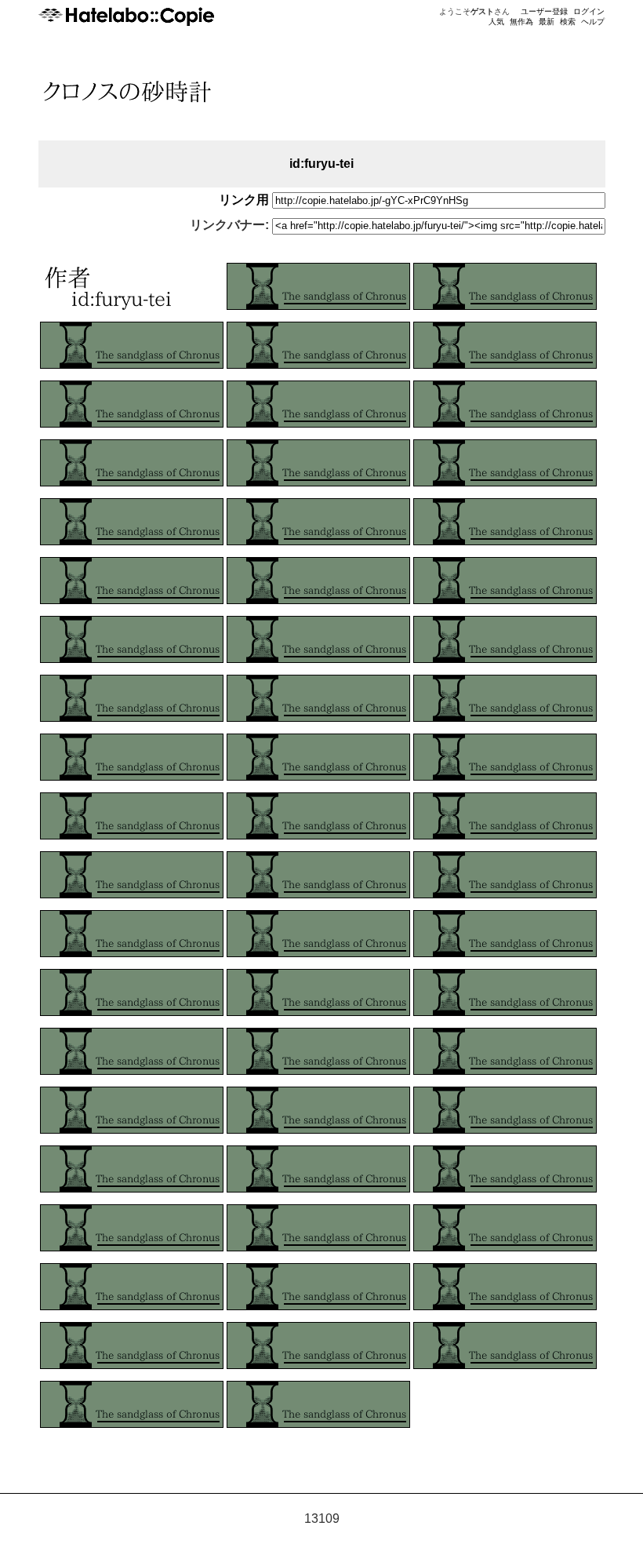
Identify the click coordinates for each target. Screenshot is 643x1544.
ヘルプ (593, 21)
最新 (546, 21)
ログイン (589, 11)
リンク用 (244, 199)
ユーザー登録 (544, 11)
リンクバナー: (229, 224)
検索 (568, 21)
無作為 (521, 21)
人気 (496, 21)
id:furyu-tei (321, 163)
